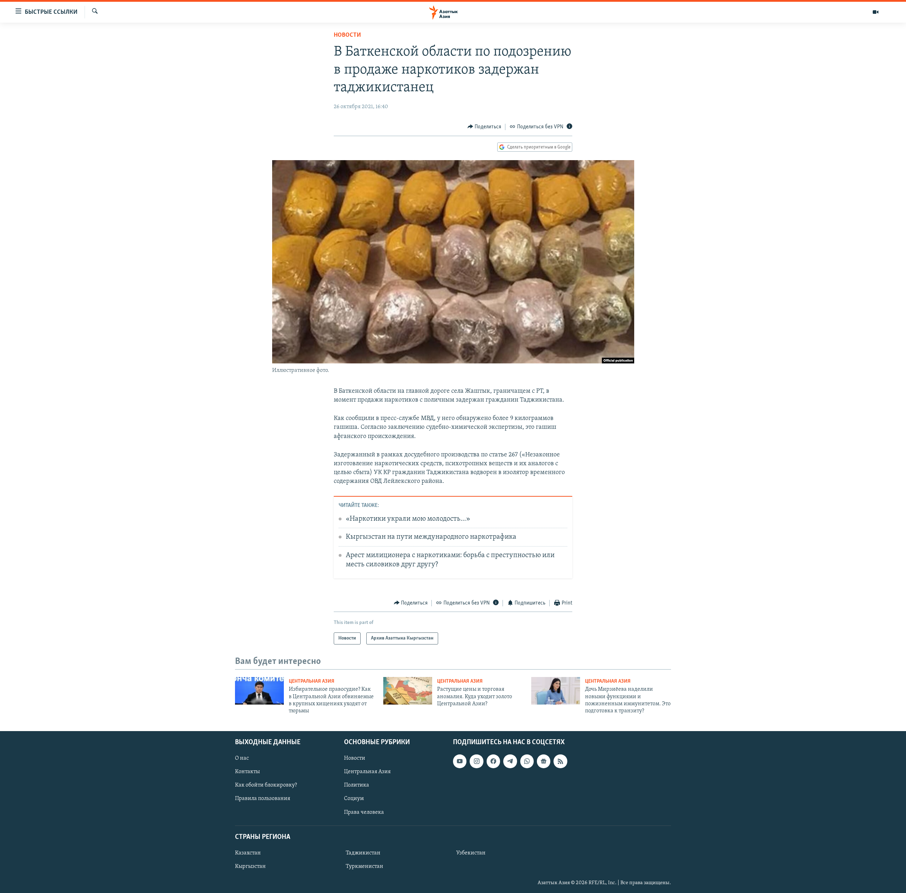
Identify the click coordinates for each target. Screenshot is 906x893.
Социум (354, 798)
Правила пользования (262, 798)
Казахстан (248, 853)
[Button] (484, 127)
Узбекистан (471, 853)
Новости (347, 35)
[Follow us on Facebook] (493, 761)
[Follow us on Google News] (543, 761)
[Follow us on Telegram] (510, 761)
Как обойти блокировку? (266, 785)
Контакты (247, 772)
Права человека (364, 812)
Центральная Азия (311, 681)
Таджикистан (363, 853)
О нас (242, 758)
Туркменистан (364, 866)
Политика (356, 785)
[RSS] (560, 761)
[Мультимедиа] (875, 12)
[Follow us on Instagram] (476, 761)
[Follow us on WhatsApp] (527, 761)
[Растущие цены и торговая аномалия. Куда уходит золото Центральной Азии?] (407, 691)
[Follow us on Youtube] (459, 761)
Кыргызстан (250, 866)
